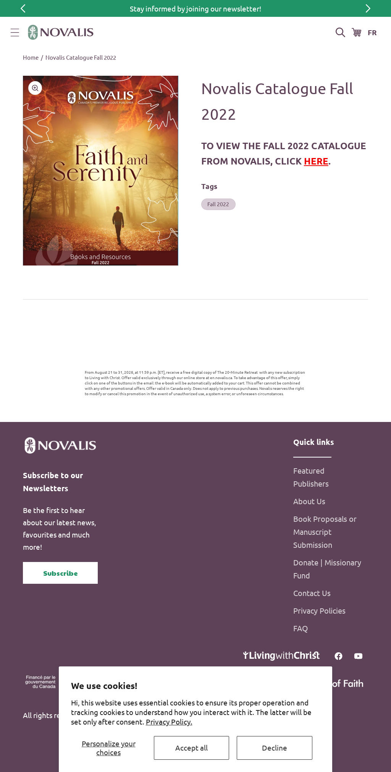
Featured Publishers (311, 477)
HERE (316, 161)
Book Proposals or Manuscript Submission (325, 531)
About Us (309, 501)
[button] (15, 32)
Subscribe (60, 573)
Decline (274, 747)
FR (372, 32)
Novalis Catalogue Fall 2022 (80, 57)
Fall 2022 (218, 203)
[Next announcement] (368, 8)
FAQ (300, 628)
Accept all (191, 747)
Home (31, 57)
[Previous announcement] (23, 8)
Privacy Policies (319, 610)
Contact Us (312, 593)
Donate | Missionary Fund (327, 568)
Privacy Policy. (169, 721)
